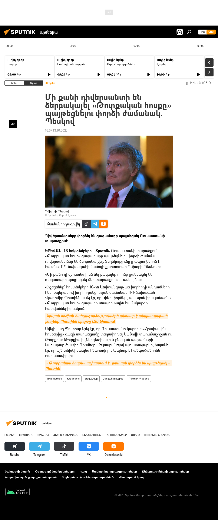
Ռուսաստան (54, 378)
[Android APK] (17, 492)
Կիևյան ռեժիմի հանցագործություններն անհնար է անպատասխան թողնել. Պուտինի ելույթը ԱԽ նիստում (106, 318)
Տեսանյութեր (117, 435)
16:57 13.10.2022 (56, 130)
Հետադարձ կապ (131, 477)
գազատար (91, 378)
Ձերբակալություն (113, 378)
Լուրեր (12, 64)
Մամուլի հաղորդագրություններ (114, 471)
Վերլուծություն (65, 435)
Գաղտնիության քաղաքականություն (30, 477)
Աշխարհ (43, 435)
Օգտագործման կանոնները (55, 471)
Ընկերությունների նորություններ (165, 471)
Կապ (83, 471)
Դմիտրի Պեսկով (139, 378)
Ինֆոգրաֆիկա (92, 435)
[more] (13, 124)
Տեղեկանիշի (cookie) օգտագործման (88, 477)
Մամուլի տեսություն (71, 64)
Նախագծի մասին (17, 471)
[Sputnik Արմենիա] (21, 35)
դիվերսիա (73, 378)
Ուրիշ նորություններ (121, 64)
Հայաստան (26, 435)
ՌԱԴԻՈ (135, 435)
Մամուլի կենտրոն (157, 435)
